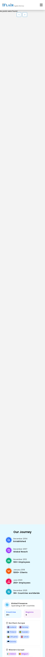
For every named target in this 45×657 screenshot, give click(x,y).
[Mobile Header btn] (41, 5)
